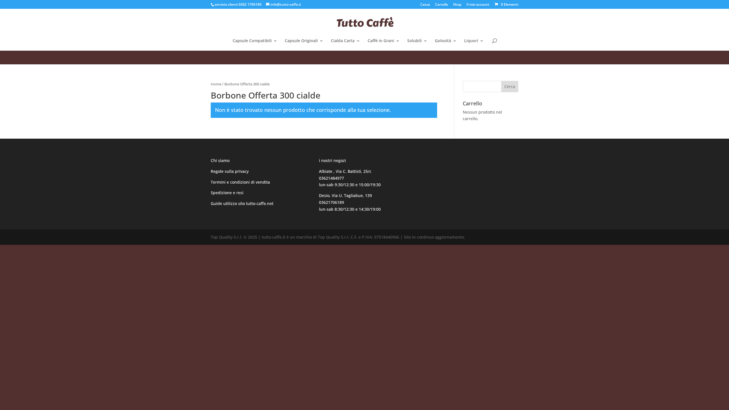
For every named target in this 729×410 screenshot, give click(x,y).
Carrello (441, 5)
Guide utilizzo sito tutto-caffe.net (242, 203)
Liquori (471, 41)
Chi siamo (220, 160)
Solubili (414, 41)
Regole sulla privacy (230, 171)
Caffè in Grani (381, 41)
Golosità (443, 41)
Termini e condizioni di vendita (240, 182)
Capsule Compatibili (252, 41)
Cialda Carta (343, 41)
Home (216, 84)
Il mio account (478, 5)
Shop (457, 5)
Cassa (425, 5)
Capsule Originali (301, 41)
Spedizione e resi (227, 192)
